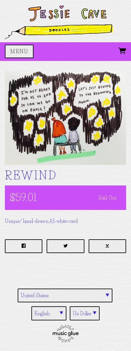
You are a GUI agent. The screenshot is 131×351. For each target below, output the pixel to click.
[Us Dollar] (85, 313)
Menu (19, 51)
